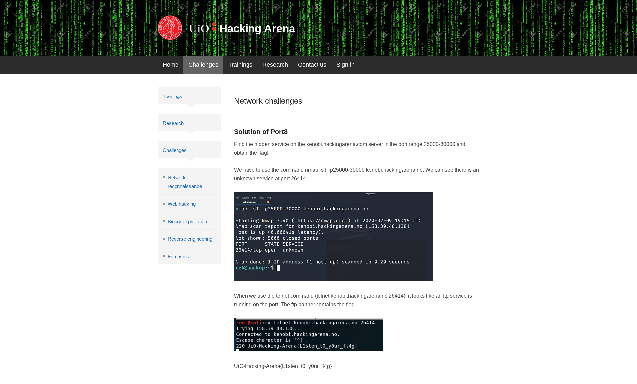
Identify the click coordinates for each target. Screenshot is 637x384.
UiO (199, 27)
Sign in (345, 64)
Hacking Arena (257, 28)
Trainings (240, 64)
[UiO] (170, 27)
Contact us (312, 64)
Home (170, 64)
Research (275, 64)
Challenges (203, 64)
